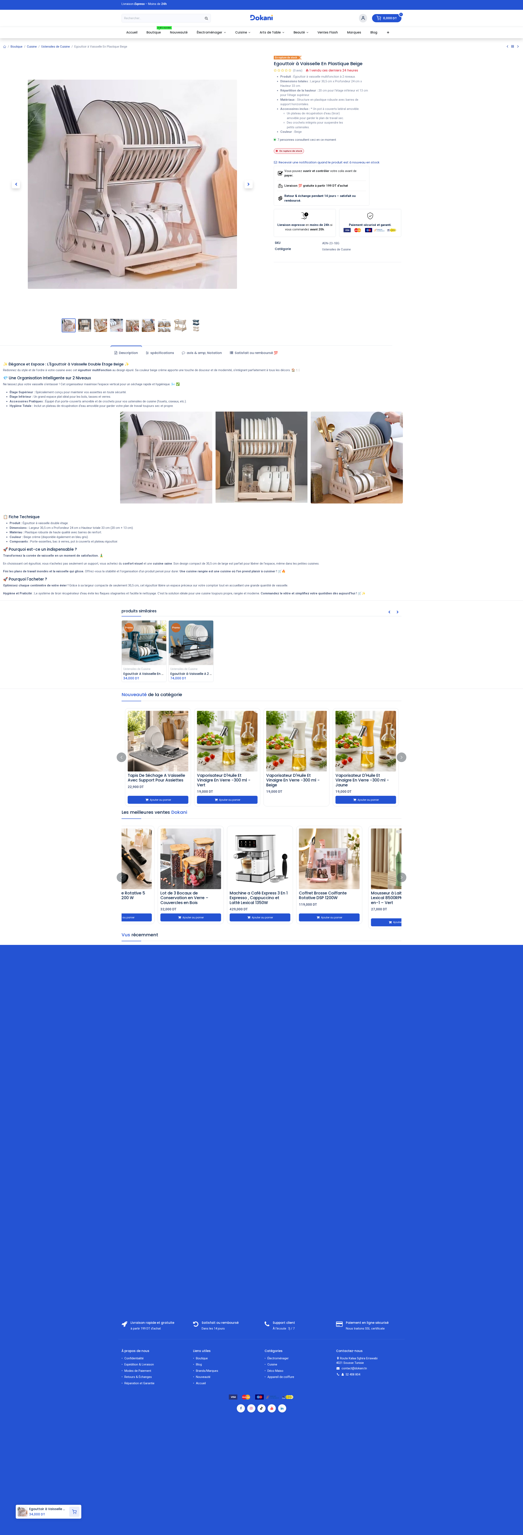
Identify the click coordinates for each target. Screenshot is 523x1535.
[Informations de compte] (363, 18)
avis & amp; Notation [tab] (204, 353)
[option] (265, 757)
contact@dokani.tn (354, 1368)
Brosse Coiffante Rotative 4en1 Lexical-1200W (157, 895)
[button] (16, 184)
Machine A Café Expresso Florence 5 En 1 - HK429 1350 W (363, 897)
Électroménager (278, 1358)
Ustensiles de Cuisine (55, 46)
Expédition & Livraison (139, 1364)
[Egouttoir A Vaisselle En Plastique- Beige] (230, 741)
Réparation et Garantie (139, 1383)
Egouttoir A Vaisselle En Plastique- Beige (223, 778)
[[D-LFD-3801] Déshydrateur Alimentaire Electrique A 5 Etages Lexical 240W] (227, 858)
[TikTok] (261, 1408)
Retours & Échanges (138, 1377)
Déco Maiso (275, 1370)
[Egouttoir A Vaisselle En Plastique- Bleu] (369, 741)
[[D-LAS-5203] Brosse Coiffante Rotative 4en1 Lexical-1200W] (157, 858)
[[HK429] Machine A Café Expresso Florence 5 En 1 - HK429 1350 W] (365, 858)
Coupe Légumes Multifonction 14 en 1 (299, 778)
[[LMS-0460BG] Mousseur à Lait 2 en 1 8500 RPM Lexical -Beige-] (296, 858)
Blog (199, 1364)
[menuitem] (132, 32)
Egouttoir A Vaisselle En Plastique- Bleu (362, 778)
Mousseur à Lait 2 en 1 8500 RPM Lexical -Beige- (292, 895)
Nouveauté (203, 1377)
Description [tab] (128, 353)
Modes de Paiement (137, 1370)
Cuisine (32, 46)
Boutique (16, 46)
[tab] (254, 353)
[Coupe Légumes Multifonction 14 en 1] (300, 741)
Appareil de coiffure (281, 1377)
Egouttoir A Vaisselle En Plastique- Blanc (154, 778)
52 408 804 (352, 1374)
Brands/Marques (207, 1370)
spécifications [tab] (162, 353)
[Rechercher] (206, 18)
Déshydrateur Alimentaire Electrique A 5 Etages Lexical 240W (224, 897)
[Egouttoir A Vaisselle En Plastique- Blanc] (161, 741)
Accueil (201, 1383)
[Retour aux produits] (512, 46)
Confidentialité (134, 1358)
